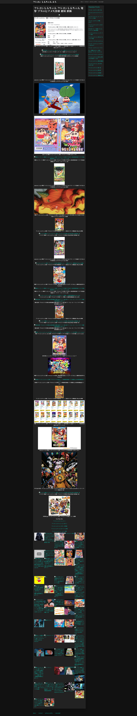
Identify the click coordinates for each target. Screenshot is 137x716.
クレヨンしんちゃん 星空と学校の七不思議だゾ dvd (95, 57)
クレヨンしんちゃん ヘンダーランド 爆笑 (95, 33)
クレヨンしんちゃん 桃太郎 (94, 70)
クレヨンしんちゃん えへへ (59, 521)
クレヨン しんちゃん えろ (44, 2)
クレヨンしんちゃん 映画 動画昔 (95, 61)
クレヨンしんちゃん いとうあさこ (59, 523)
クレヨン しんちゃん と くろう (95, 47)
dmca (82, 1)
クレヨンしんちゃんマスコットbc (95, 13)
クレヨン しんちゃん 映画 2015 (94, 21)
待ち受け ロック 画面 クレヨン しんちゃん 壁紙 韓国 (95, 29)
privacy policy (93, 1)
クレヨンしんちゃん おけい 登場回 (59, 526)
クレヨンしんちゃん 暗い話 (94, 67)
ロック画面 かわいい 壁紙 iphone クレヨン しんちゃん (95, 51)
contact (86, 1)
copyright (100, 1)
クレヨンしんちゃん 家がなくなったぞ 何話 (95, 37)
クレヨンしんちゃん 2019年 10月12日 (95, 64)
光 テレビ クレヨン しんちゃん (95, 54)
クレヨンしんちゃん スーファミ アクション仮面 (95, 17)
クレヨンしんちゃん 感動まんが (95, 75)
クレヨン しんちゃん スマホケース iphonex (95, 44)
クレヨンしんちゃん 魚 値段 (94, 73)
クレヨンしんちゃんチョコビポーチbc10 (95, 25)
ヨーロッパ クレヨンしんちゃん (95, 41)
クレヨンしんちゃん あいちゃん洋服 (59, 528)
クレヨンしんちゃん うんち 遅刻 (59, 531)
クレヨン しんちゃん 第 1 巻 (95, 10)
